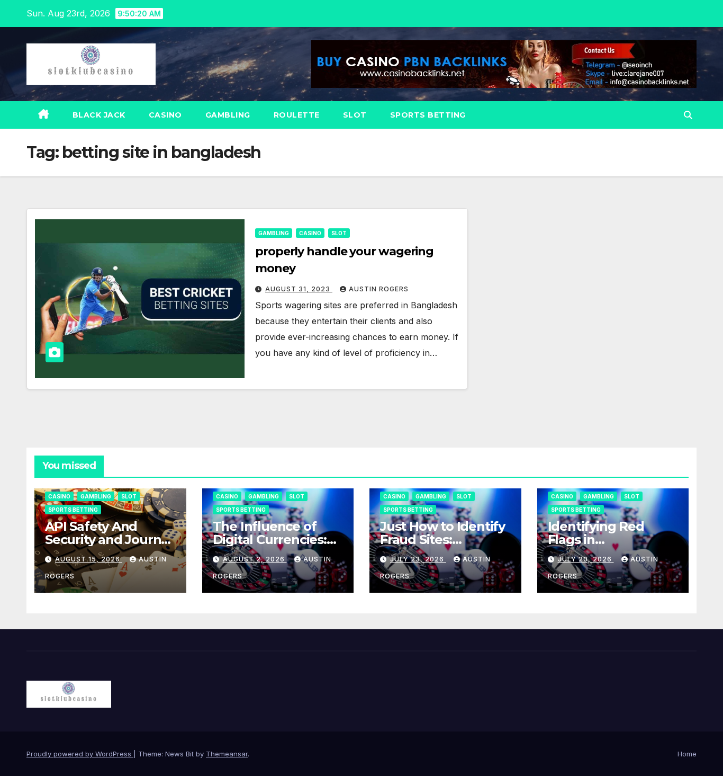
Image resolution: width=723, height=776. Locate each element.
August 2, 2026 (255, 559)
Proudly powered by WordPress (79, 754)
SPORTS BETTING (428, 115)
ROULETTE (297, 115)
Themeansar (227, 754)
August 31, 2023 (298, 289)
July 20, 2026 (586, 559)
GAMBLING (227, 115)
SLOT (355, 115)
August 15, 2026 (88, 559)
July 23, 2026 (418, 559)
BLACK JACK (99, 115)
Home (687, 754)
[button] (688, 115)
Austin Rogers (379, 289)
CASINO (165, 115)
